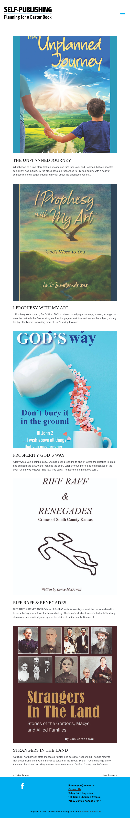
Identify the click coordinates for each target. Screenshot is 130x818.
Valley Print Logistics (90, 811)
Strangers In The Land (40, 750)
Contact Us (74, 789)
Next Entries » (109, 775)
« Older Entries (21, 775)
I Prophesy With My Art (40, 307)
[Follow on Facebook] (22, 786)
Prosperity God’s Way (39, 455)
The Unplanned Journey (42, 160)
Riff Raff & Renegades (39, 602)
